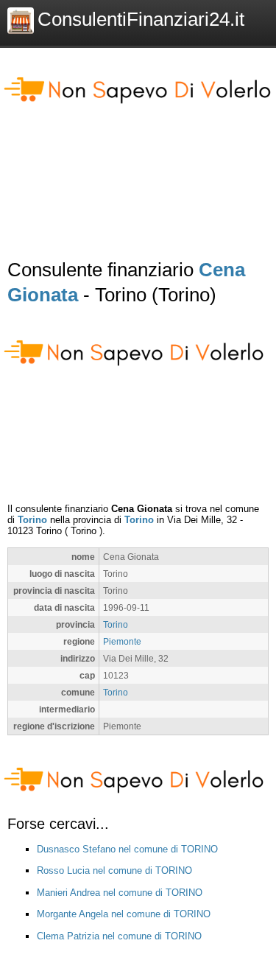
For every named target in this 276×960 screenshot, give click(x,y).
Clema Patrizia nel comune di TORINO (119, 936)
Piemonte (122, 641)
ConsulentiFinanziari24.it (141, 19)
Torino (32, 519)
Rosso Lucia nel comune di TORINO (114, 870)
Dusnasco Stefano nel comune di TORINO (127, 849)
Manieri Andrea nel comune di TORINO (119, 892)
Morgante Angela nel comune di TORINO (123, 913)
